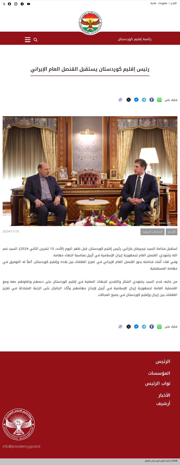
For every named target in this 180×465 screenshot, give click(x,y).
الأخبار (164, 395)
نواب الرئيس (157, 383)
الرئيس (163, 361)
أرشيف (163, 403)
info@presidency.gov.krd (21, 446)
